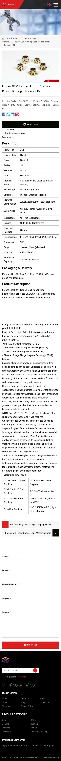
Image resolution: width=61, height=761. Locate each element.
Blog (23, 702)
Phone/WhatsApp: (11, 584)
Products (15, 38)
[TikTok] (32, 685)
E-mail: (6, 570)
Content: (6, 612)
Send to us (32, 124)
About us (25, 698)
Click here (21, 677)
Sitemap (6, 706)
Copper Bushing (28, 38)
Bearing (5, 724)
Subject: (6, 598)
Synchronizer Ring (38, 732)
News (4, 702)
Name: (5, 556)
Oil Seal (33, 728)
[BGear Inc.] (16, 660)
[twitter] (15, 685)
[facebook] (4, 685)
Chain (33, 720)
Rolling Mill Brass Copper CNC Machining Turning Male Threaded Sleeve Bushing (25, 533)
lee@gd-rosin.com (51, 757)
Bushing (34, 724)
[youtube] (21, 685)
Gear (4, 720)
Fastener (6, 728)
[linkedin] (10, 685)
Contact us (44, 702)
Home (7, 38)
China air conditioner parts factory (42, 746)
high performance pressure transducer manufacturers (14, 746)
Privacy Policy (27, 706)
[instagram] (27, 685)
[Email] (35, 670)
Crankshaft (7, 732)
